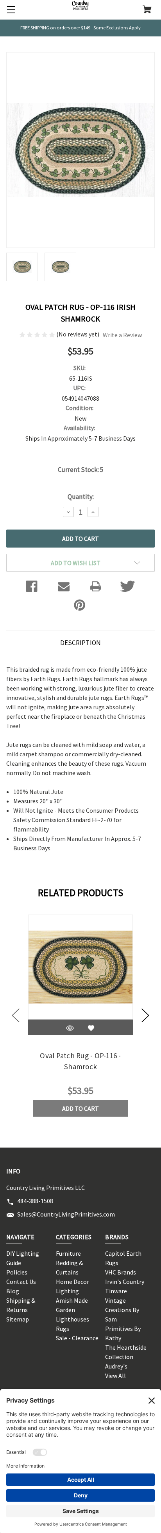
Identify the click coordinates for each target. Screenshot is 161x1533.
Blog (12, 1291)
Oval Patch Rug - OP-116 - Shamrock (80, 1061)
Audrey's (116, 1366)
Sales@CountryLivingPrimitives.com (66, 1214)
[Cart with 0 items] (147, 10)
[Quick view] (70, 1028)
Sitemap (17, 1319)
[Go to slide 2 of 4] (145, 1016)
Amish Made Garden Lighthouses (72, 1309)
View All (115, 1375)
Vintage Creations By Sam (122, 1309)
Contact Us (21, 1281)
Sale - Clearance (77, 1338)
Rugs (62, 1328)
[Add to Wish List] (91, 1028)
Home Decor (72, 1281)
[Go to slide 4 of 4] (15, 1016)
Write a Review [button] (122, 335)
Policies (16, 1272)
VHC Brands (120, 1272)
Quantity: (81, 496)
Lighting (67, 1291)
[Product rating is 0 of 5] (37, 334)
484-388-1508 (35, 1201)
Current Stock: (80, 469)
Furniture (68, 1253)
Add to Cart (80, 1108)
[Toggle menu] (10, 10)
